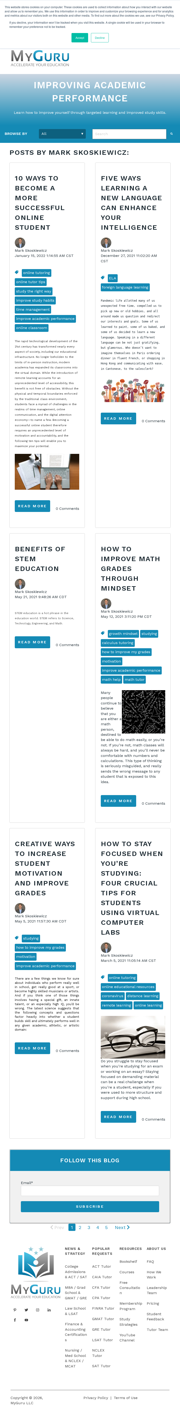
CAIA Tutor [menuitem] (102, 1277)
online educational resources (128, 987)
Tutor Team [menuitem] (157, 1329)
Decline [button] (100, 38)
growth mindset (123, 633)
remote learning (116, 1005)
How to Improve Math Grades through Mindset (131, 568)
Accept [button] (79, 38)
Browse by (16, 133)
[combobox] (129, 134)
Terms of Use (126, 1398)
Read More (32, 506)
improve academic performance (45, 318)
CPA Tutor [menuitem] (101, 1298)
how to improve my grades (126, 652)
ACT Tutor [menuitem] (101, 1266)
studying (149, 633)
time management (33, 309)
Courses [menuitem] (127, 1272)
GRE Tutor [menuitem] (101, 1329)
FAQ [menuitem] (150, 1261)
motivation (111, 661)
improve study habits (35, 300)
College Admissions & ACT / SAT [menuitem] (76, 1271)
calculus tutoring (117, 643)
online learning (148, 1005)
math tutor (135, 679)
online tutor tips (30, 282)
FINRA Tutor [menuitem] (103, 1308)
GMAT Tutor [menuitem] (103, 1319)
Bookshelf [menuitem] (128, 1261)
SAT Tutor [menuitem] (101, 1366)
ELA (112, 278)
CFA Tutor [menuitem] (101, 1287)
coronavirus (112, 996)
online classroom (31, 328)
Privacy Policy (95, 1398)
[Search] (171, 133)
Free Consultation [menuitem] (130, 1287)
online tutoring (36, 272)
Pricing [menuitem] (153, 1303)
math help (111, 679)
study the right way (33, 291)
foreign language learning (125, 287)
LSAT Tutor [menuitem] (102, 1340)
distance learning (142, 996)
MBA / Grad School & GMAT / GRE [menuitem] (76, 1292)
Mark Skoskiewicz (31, 250)
